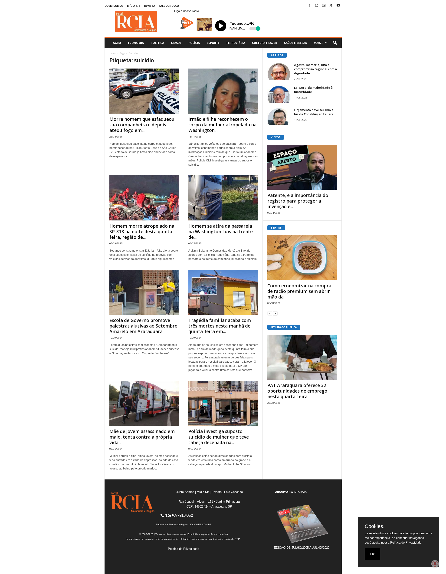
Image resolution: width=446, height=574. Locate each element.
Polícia (194, 43)
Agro (117, 43)
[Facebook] (309, 5)
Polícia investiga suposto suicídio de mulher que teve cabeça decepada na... (218, 437)
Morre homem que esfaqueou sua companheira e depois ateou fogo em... (141, 124)
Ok (372, 554)
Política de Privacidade (183, 549)
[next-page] (275, 313)
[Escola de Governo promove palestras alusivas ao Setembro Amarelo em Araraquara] (144, 292)
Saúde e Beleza (295, 43)
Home (112, 53)
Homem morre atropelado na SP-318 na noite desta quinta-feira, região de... (141, 231)
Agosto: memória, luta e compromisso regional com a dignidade (315, 69)
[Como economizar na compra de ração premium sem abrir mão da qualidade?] (302, 257)
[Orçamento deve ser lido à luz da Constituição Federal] (279, 116)
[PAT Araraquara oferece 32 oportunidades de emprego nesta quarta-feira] (302, 357)
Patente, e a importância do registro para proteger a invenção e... (297, 201)
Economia (136, 43)
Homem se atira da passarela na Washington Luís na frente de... (220, 231)
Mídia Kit (133, 5)
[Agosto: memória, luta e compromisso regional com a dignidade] (279, 71)
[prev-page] (269, 313)
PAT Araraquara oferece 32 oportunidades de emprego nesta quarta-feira (297, 391)
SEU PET (276, 227)
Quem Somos (114, 5)
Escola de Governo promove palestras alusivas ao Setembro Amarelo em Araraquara (143, 326)
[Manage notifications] (435, 563)
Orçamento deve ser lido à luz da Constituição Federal (314, 112)
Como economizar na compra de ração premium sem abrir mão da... (299, 291)
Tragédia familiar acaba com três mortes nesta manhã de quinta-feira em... (219, 326)
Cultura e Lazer (264, 43)
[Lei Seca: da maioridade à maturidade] (279, 94)
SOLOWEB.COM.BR (200, 524)
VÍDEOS (275, 137)
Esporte (213, 43)
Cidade (176, 43)
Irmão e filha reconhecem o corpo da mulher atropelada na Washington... (222, 124)
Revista (149, 5)
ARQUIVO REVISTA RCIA (291, 491)
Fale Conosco (169, 5)
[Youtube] (338, 5)
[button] (335, 43)
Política (157, 43)
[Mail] (324, 5)
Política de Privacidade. (406, 542)
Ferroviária (235, 43)
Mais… (318, 43)
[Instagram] (316, 5)
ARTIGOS (277, 55)
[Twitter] (331, 5)
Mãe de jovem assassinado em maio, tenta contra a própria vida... (142, 437)
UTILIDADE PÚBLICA (284, 327)
